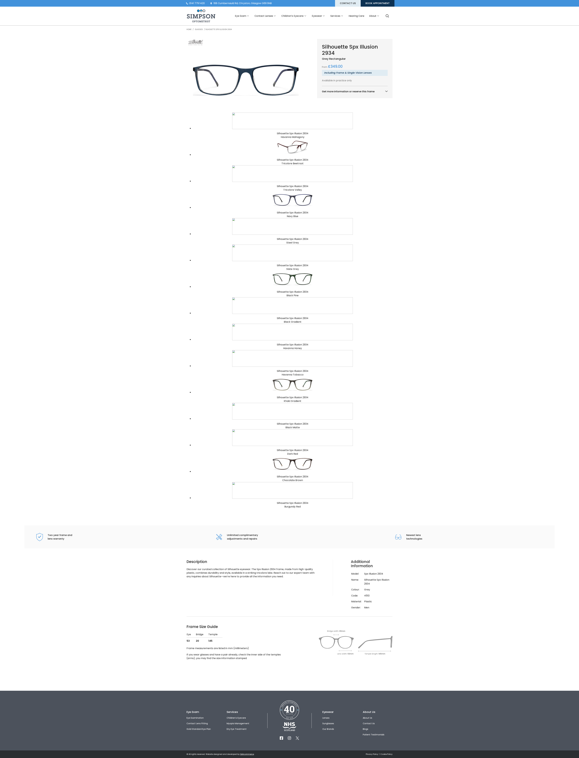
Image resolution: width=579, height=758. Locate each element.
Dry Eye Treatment (237, 729)
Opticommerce (247, 754)
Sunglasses (328, 723)
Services (335, 16)
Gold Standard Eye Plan (199, 729)
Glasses (199, 29)
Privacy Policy (372, 754)
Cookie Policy (386, 754)
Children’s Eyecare (292, 16)
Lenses (325, 717)
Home (189, 29)
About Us (367, 717)
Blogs (365, 729)
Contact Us (369, 723)
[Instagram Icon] (289, 738)
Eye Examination (195, 717)
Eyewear (317, 16)
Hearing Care (356, 16)
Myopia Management (238, 723)
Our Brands (328, 729)
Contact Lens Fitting (197, 723)
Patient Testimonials (373, 734)
